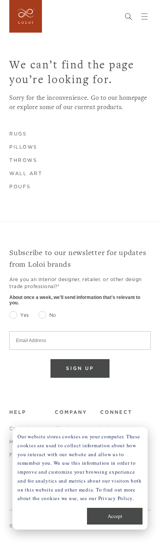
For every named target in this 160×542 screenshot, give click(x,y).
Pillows (23, 147)
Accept (115, 515)
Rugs (18, 134)
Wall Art (25, 173)
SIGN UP (80, 368)
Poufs (20, 186)
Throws (23, 160)
